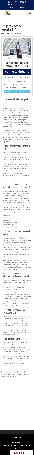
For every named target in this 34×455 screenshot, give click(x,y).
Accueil (3, 33)
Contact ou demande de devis (18, 91)
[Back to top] (28, 449)
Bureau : (17, 2)
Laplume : (17, 5)
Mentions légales (16, 442)
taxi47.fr (19, 437)
